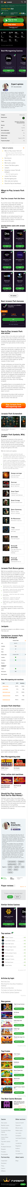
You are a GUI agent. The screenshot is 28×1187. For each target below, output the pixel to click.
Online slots (4, 1134)
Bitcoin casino (19, 1128)
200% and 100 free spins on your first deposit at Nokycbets (19, 1103)
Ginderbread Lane (6, 699)
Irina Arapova (12, 878)
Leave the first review (14, 13)
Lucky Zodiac (5, 689)
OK (23, 1184)
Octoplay (15, 1089)
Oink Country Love (6, 692)
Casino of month (20, 1123)
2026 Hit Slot (17, 1078)
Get (13, 319)
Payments (18, 1125)
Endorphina (16, 1055)
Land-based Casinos (21, 1138)
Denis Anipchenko (18, 86)
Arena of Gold (5, 686)
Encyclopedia (4, 1154)
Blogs (17, 1160)
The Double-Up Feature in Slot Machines (11, 990)
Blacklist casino (5, 1125)
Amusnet (15, 1005)
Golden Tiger (17, 1028)
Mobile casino (19, 1130)
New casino (4, 1123)
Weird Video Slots (5, 981)
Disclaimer (3, 1163)
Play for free (19, 1008)
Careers (3, 1168)
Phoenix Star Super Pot (19, 1037)
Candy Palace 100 (18, 1020)
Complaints (18, 1135)
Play (8, 70)
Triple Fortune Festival (19, 1004)
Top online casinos (5, 1141)
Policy (2, 1166)
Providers (3, 1152)
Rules (2, 1144)
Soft (17, 1140)
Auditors (18, 1148)
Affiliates (3, 1171)
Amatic (15, 787)
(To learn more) (12, 1184)
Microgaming (4, 769)
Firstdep (4, 311)
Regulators (18, 1146)
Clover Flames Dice (18, 1070)
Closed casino (4, 1128)
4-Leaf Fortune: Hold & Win (19, 1087)
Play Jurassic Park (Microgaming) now (13, 405)
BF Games (3, 788)
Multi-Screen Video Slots (7, 988)
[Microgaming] (23, 118)
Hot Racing (16, 1012)
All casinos (13, 295)
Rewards (3, 1149)
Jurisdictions (19, 1143)
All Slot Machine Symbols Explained (10, 992)
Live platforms (19, 1153)
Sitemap (18, 1151)
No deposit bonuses (6, 1146)
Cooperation (4, 1160)
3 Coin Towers (17, 1053)
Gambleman (16, 1062)
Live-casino (18, 1133)
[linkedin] (11, 829)
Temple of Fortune (6, 695)
